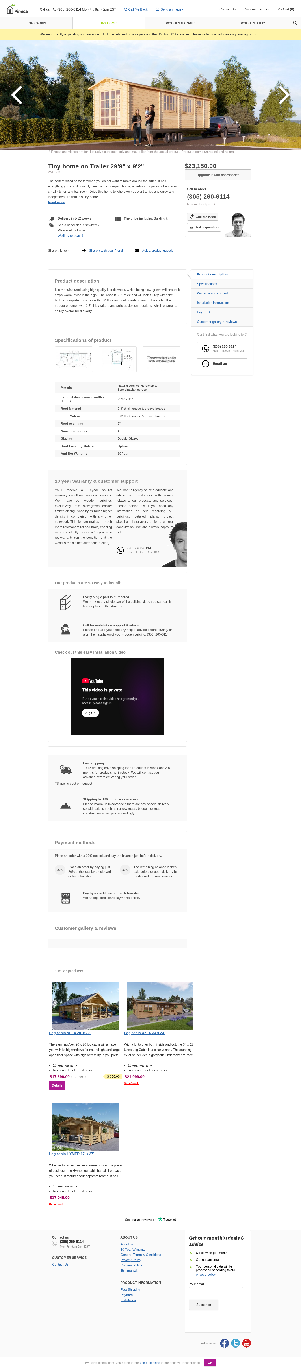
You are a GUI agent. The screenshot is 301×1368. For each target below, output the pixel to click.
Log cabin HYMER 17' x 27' (71, 1154)
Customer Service (256, 9)
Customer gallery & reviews (217, 322)
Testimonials (129, 1270)
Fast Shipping (130, 1289)
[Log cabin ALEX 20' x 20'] (85, 1006)
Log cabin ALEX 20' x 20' (70, 1033)
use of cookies (150, 1362)
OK (210, 1362)
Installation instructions (213, 303)
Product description (212, 274)
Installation (128, 1300)
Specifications (207, 284)
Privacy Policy (131, 1260)
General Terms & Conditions (141, 1255)
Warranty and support (212, 293)
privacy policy (206, 1274)
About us (127, 1244)
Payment (203, 312)
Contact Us (227, 9)
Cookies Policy (131, 1265)
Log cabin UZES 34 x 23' (144, 1033)
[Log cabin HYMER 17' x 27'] (85, 1127)
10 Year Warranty (133, 1249)
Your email (197, 1283)
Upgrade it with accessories (218, 175)
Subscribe (203, 1305)
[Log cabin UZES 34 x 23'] (160, 1006)
